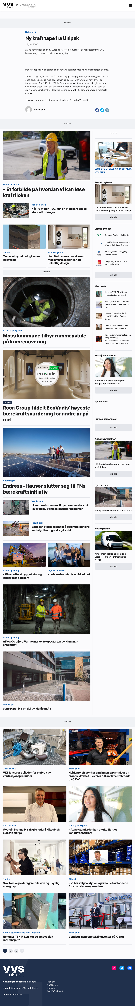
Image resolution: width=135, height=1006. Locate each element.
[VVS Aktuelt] (8, 5)
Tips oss (51, 981)
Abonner (51, 988)
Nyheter (29, 32)
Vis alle (113, 217)
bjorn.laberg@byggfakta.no (24, 988)
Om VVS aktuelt (55, 991)
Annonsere (52, 985)
